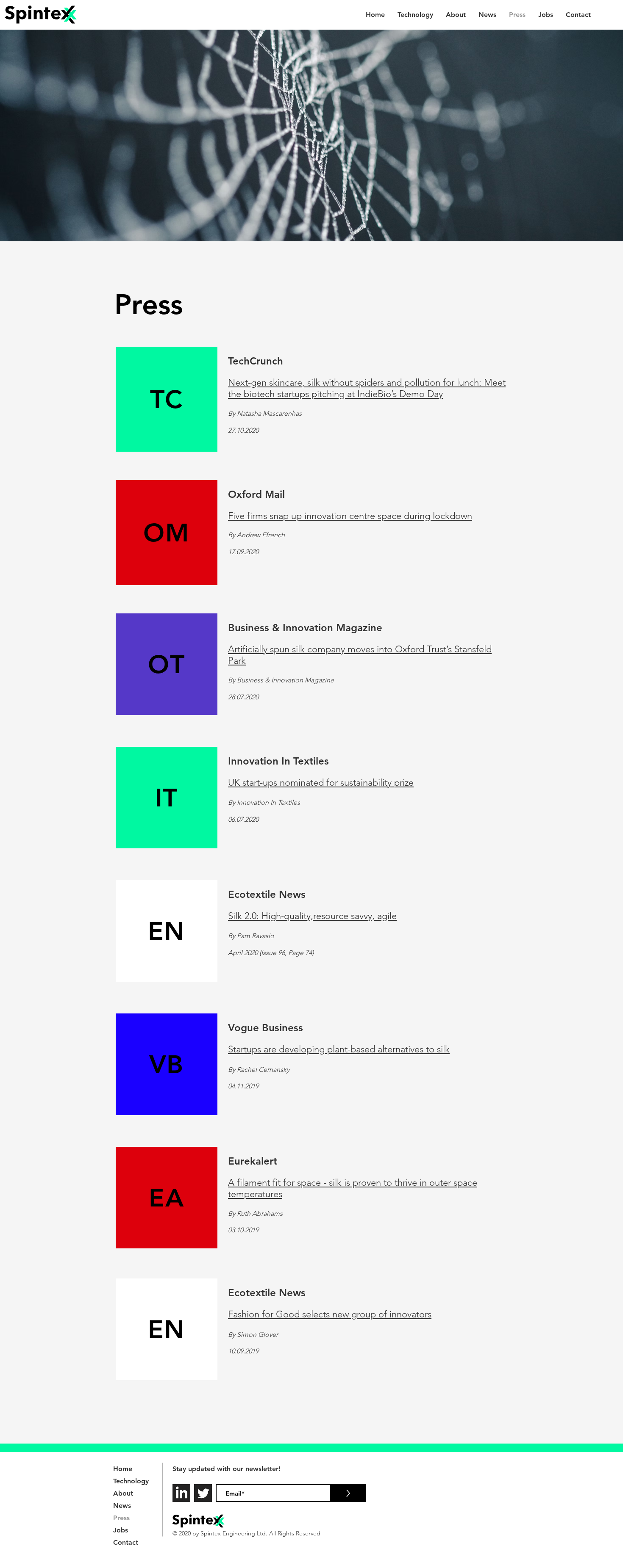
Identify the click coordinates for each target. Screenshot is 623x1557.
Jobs (120, 1530)
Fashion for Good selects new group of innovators (329, 1314)
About (123, 1493)
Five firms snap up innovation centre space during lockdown (350, 516)
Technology (131, 1481)
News (122, 1506)
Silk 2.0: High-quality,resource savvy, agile (312, 916)
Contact (125, 1542)
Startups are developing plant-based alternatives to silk (339, 1049)
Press (121, 1518)
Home (122, 1469)
